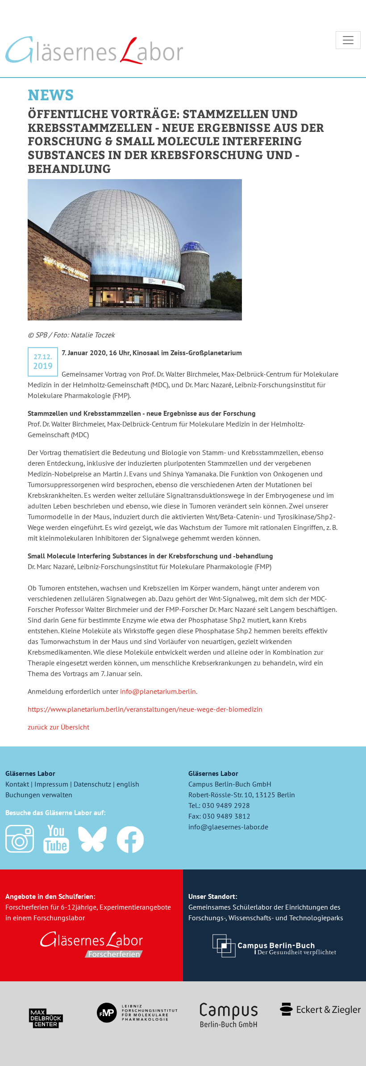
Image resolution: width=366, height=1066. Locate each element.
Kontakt (17, 783)
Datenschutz (92, 783)
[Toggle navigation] (348, 40)
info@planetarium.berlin (158, 691)
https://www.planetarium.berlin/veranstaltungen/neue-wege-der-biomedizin (145, 709)
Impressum (51, 783)
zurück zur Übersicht (58, 726)
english (127, 783)
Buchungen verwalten (38, 794)
